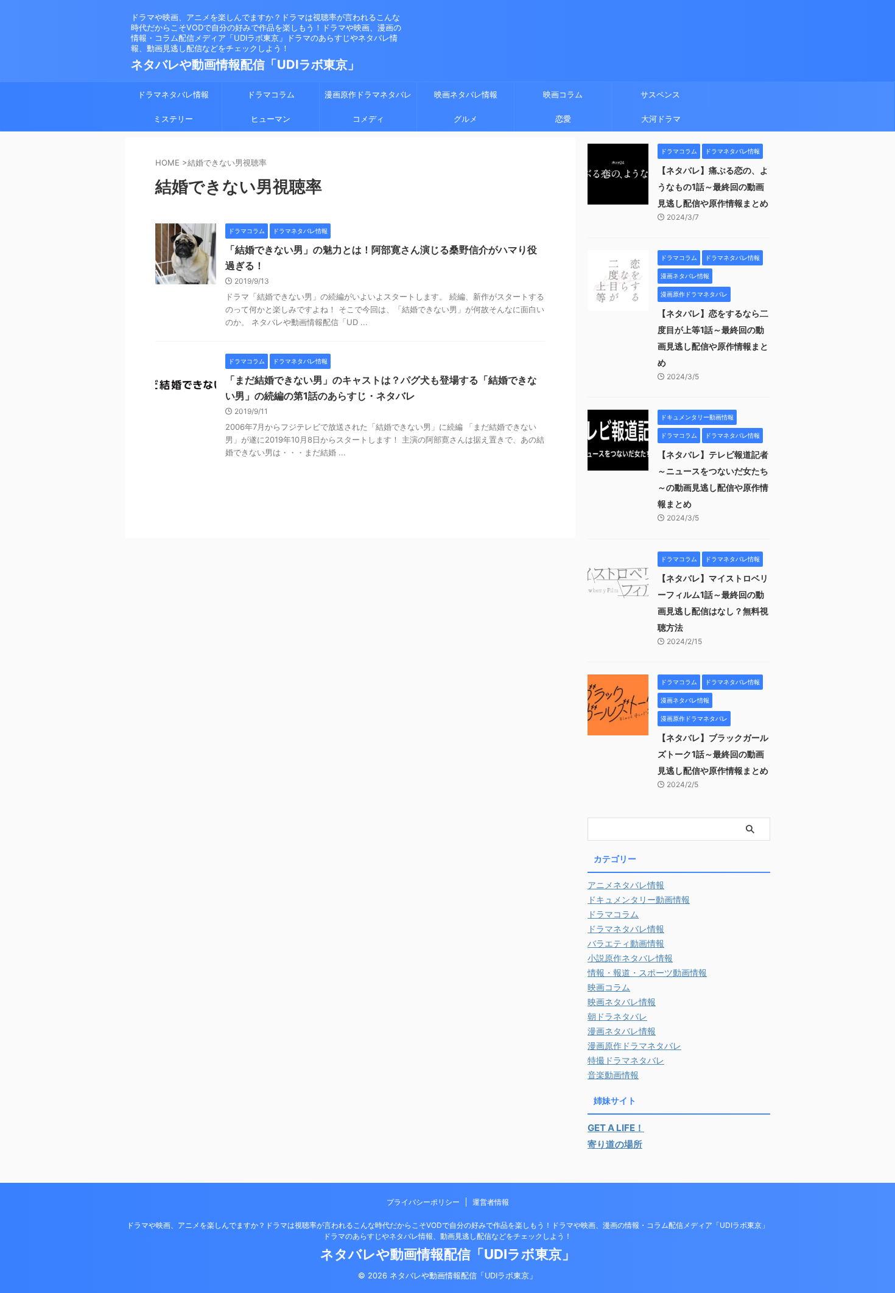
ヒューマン (270, 119)
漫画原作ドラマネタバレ (368, 94)
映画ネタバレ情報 (465, 94)
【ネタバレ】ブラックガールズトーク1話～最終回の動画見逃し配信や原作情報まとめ (713, 754)
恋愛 (563, 119)
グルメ (465, 119)
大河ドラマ (661, 119)
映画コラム (563, 94)
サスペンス (660, 94)
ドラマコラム (271, 94)
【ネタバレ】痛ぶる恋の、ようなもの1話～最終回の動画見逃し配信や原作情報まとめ (713, 186)
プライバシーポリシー (423, 1202)
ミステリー (173, 119)
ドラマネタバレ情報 (173, 94)
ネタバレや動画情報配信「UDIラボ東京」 (245, 64)
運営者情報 (490, 1202)
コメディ (368, 119)
